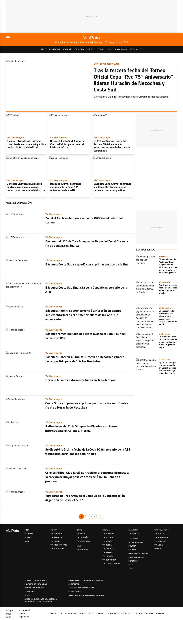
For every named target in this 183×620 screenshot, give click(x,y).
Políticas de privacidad (36, 584)
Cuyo (110, 49)
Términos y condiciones (36, 580)
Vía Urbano (159, 534)
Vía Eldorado (108, 537)
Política (132, 546)
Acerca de (30, 592)
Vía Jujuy (80, 534)
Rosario (67, 49)
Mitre (82, 613)
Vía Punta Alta (57, 549)
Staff (27, 595)
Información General (138, 553)
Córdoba (54, 49)
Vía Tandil (55, 541)
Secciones (136, 49)
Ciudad (100, 613)
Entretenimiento (136, 557)
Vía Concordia (109, 560)
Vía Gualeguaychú (111, 564)
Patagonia (121, 49)
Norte (90, 49)
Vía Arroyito (57, 537)
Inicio (44, 49)
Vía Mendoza (82, 550)
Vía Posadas (108, 534)
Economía (133, 550)
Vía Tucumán (82, 537)
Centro (79, 49)
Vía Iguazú (107, 541)
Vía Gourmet (160, 541)
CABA (27, 541)
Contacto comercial (34, 588)
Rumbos (158, 549)
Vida (130, 568)
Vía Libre (158, 545)
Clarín (53, 613)
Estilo (131, 565)
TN (61, 613)
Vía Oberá (107, 545)
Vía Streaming (161, 537)
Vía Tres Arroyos (59, 545)
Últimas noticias (136, 542)
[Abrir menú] (30, 38)
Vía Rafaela (108, 552)
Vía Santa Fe (108, 549)
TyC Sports (126, 613)
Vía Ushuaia (133, 534)
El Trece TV (70, 613)
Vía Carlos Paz (57, 534)
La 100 (91, 613)
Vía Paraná (107, 556)
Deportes (133, 561)
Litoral (100, 49)
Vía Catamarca (83, 541)
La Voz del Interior (144, 613)
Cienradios (112, 613)
